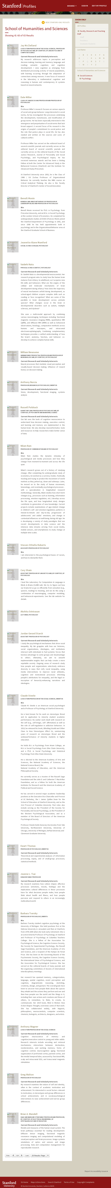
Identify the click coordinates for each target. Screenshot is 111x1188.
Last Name (81, 50)
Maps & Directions (38, 1182)
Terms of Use (69, 1182)
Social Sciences (86, 75)
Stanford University (10, 1184)
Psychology (86, 78)
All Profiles (81, 26)
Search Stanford (54, 1182)
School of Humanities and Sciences (91, 70)
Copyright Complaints (85, 1182)
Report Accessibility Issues (96, 1171)
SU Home (24, 1182)
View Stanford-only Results (57, 22)
